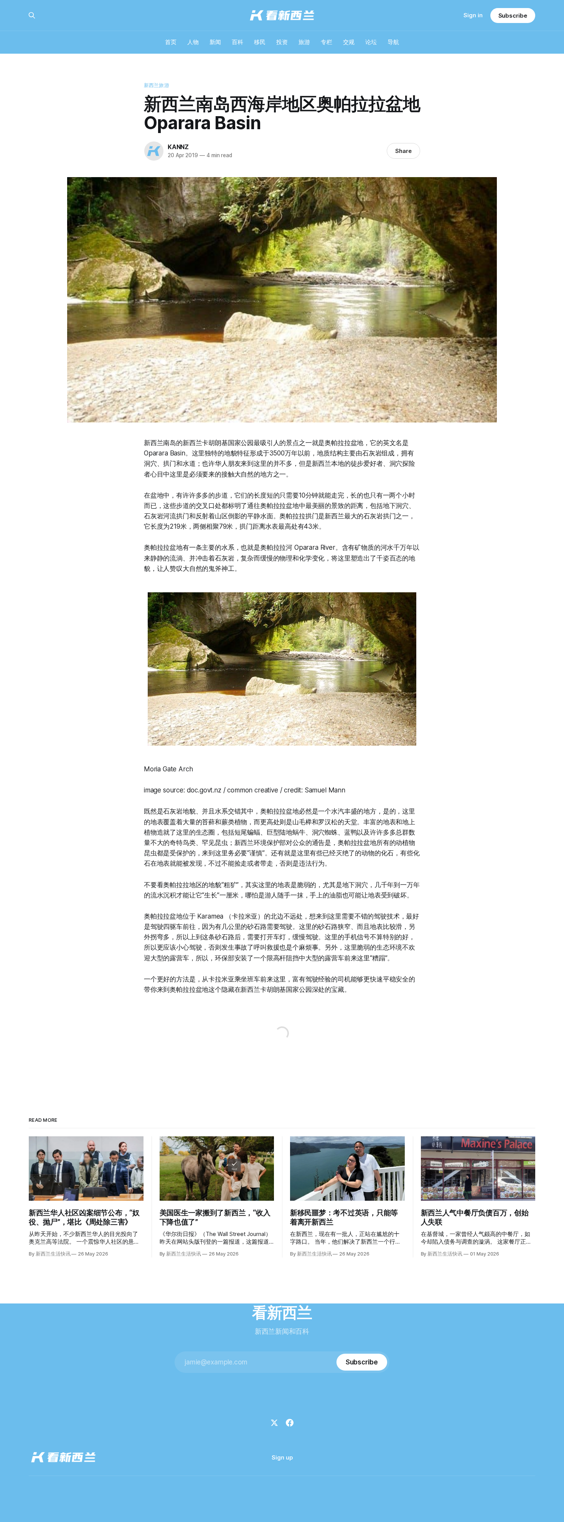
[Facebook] (290, 1423)
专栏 (326, 42)
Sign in (473, 15)
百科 (237, 42)
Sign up (282, 1457)
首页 (170, 42)
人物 (193, 42)
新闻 (215, 42)
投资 (282, 42)
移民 (260, 42)
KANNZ (178, 147)
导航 (393, 42)
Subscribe (512, 15)
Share (403, 151)
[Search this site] (32, 15)
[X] (274, 1423)
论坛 (371, 42)
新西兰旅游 (156, 85)
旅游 (304, 42)
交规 (349, 42)
